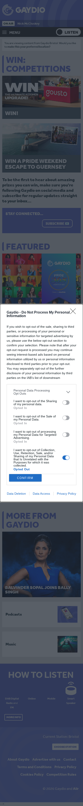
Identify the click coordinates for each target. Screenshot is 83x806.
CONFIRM (25, 478)
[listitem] (41, 392)
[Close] (74, 312)
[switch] (65, 402)
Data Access (41, 493)
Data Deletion (16, 493)
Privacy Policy (66, 493)
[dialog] (41, 403)
